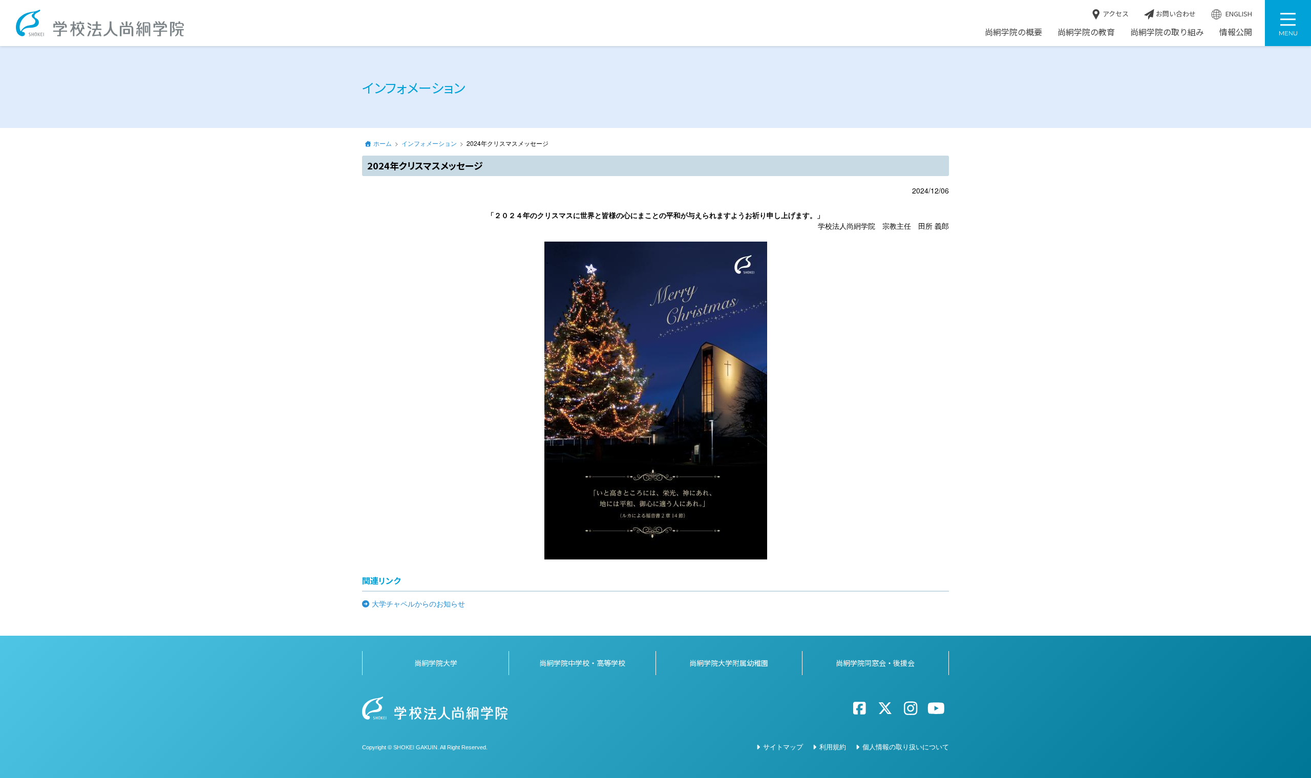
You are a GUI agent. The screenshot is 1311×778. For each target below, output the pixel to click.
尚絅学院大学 (435, 663)
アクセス (1115, 13)
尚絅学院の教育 (1086, 32)
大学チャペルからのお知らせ (418, 603)
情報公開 (1235, 32)
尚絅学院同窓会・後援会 (875, 663)
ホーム (382, 143)
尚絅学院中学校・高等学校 (582, 663)
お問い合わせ (1175, 13)
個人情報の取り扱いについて (905, 746)
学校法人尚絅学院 (99, 23)
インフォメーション (429, 143)
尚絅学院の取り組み (1167, 32)
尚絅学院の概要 (1013, 32)
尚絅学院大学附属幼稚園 (728, 663)
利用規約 (832, 746)
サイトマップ (783, 746)
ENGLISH (1238, 13)
